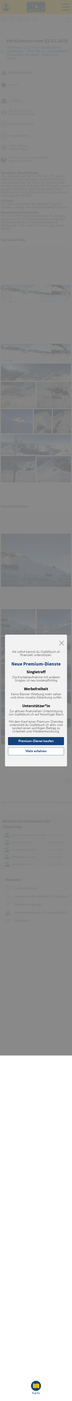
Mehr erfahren (36, 751)
